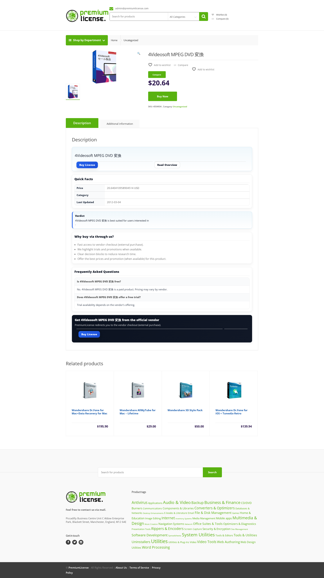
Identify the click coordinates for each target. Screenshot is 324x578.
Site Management (239, 529)
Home (114, 40)
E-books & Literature (175, 513)
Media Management (203, 518)
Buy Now (162, 96)
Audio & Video (177, 502)
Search (212, 472)
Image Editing (153, 518)
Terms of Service (139, 567)
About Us (121, 567)
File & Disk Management (213, 513)
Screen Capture (193, 529)
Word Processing (156, 547)
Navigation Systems (171, 524)
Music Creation (151, 524)
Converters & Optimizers (214, 507)
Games (235, 513)
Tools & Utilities (245, 535)
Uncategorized (180, 106)
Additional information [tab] (120, 123)
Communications (152, 508)
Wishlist (221, 14)
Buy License (87, 165)
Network (188, 524)
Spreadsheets (174, 535)
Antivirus (139, 502)
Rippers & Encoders (167, 528)
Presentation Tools (141, 529)
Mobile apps (224, 518)
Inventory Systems (184, 518)
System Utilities (198, 534)
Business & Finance (222, 502)
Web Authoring (228, 542)
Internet (168, 518)
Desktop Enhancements (153, 513)
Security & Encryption (216, 529)
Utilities (159, 541)
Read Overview (167, 165)
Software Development (150, 535)
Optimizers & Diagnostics (239, 524)
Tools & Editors (224, 535)
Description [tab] (82, 123)
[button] (138, 54)
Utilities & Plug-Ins (178, 542)
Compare (222, 18)
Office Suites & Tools (208, 523)
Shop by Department (87, 40)
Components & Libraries (178, 508)
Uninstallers (141, 542)
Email (191, 513)
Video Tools (206, 541)
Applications (155, 503)
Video (193, 542)
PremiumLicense (79, 567)
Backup (197, 502)
